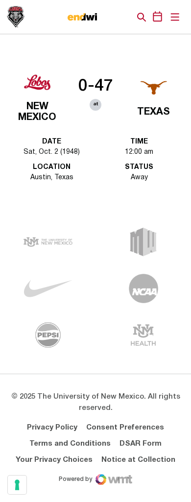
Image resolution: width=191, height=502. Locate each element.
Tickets (108, 17)
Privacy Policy (52, 427)
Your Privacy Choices (54, 459)
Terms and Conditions (70, 443)
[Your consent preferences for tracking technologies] (17, 485)
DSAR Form (140, 443)
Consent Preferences (125, 427)
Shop (125, 17)
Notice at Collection (138, 459)
